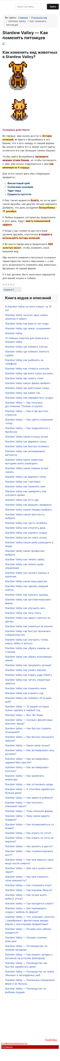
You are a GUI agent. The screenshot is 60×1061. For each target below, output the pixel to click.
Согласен (6, 1047)
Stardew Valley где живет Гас (22, 392)
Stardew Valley (13, 333)
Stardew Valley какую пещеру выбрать (28, 509)
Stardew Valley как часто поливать (26, 522)
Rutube (37, 1030)
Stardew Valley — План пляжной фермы (29, 811)
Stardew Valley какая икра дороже (26, 581)
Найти (53, 6)
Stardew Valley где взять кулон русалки (29, 373)
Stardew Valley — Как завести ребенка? (29, 797)
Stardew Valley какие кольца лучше (26, 436)
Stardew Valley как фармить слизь (25, 441)
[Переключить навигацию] (3, 6)
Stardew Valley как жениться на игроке (29, 626)
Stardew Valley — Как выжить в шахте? (29, 846)
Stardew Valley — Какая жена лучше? (27, 745)
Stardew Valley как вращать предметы (28, 504)
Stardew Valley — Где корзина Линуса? (28, 890)
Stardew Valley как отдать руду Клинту (28, 674)
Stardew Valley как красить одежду (26, 594)
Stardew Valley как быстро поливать (27, 446)
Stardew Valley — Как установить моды (29, 784)
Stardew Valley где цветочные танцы (27, 387)
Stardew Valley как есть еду (22, 499)
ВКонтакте (24, 1030)
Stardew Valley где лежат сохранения (27, 328)
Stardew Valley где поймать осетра (26, 346)
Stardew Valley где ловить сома (24, 378)
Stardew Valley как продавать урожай (28, 665)
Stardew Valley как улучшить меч (25, 608)
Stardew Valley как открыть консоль (27, 368)
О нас (4, 1019)
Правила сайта (19, 1019)
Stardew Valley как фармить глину (25, 476)
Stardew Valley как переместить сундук (29, 397)
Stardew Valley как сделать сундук (26, 532)
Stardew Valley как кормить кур (24, 693)
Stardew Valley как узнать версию (25, 670)
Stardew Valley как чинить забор (24, 559)
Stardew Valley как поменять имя (25, 486)
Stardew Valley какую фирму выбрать (27, 383)
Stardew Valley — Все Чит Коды (24, 715)
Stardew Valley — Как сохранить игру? (28, 885)
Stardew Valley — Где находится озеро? (29, 903)
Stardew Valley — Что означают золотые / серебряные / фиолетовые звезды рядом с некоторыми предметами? (29, 920)
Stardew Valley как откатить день (25, 527)
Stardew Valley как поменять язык (25, 688)
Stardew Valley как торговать (23, 481)
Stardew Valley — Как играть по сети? (28, 832)
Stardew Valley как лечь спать (23, 612)
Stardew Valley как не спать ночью (26, 537)
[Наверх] (56, 1057)
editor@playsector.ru (34, 1050)
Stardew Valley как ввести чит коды (27, 323)
